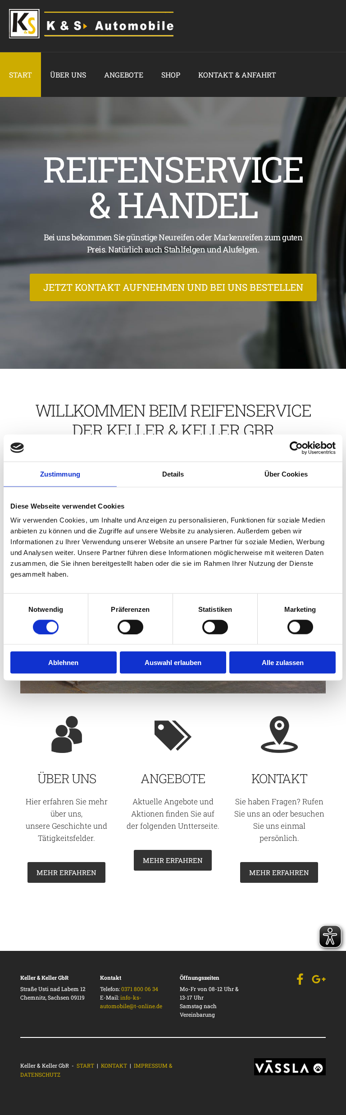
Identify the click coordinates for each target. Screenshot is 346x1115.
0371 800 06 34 (139, 988)
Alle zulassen (283, 662)
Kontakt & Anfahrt (237, 74)
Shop (170, 74)
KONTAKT (114, 1065)
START (85, 1065)
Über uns (68, 74)
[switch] (130, 626)
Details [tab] (173, 473)
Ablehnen (63, 662)
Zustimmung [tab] (60, 473)
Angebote (123, 74)
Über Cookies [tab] (286, 473)
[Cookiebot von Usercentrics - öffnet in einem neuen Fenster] (296, 447)
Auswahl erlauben (173, 662)
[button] (173, 287)
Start (20, 74)
